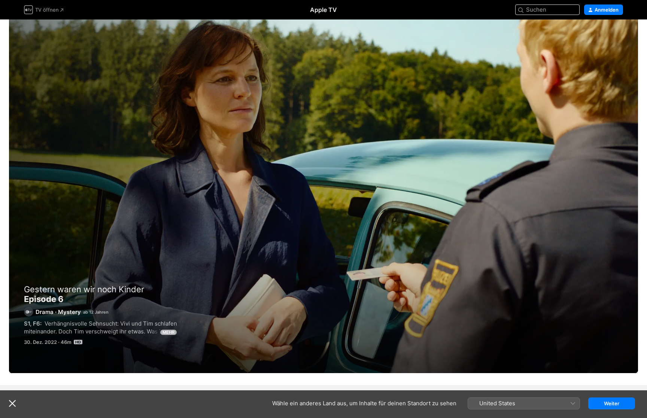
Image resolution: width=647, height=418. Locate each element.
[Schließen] (12, 403)
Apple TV (323, 9)
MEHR (168, 332)
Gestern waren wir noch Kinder (84, 289)
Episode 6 (323, 196)
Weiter (611, 403)
